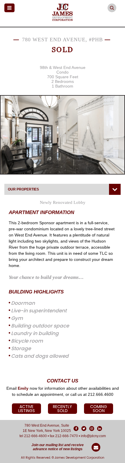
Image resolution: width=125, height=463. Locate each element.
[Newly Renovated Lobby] (62, 135)
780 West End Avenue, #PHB (62, 39)
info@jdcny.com (93, 436)
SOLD (63, 50)
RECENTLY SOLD (62, 409)
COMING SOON (98, 409)
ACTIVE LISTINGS (26, 409)
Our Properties (23, 189)
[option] (62, 135)
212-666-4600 (35, 436)
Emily (23, 388)
